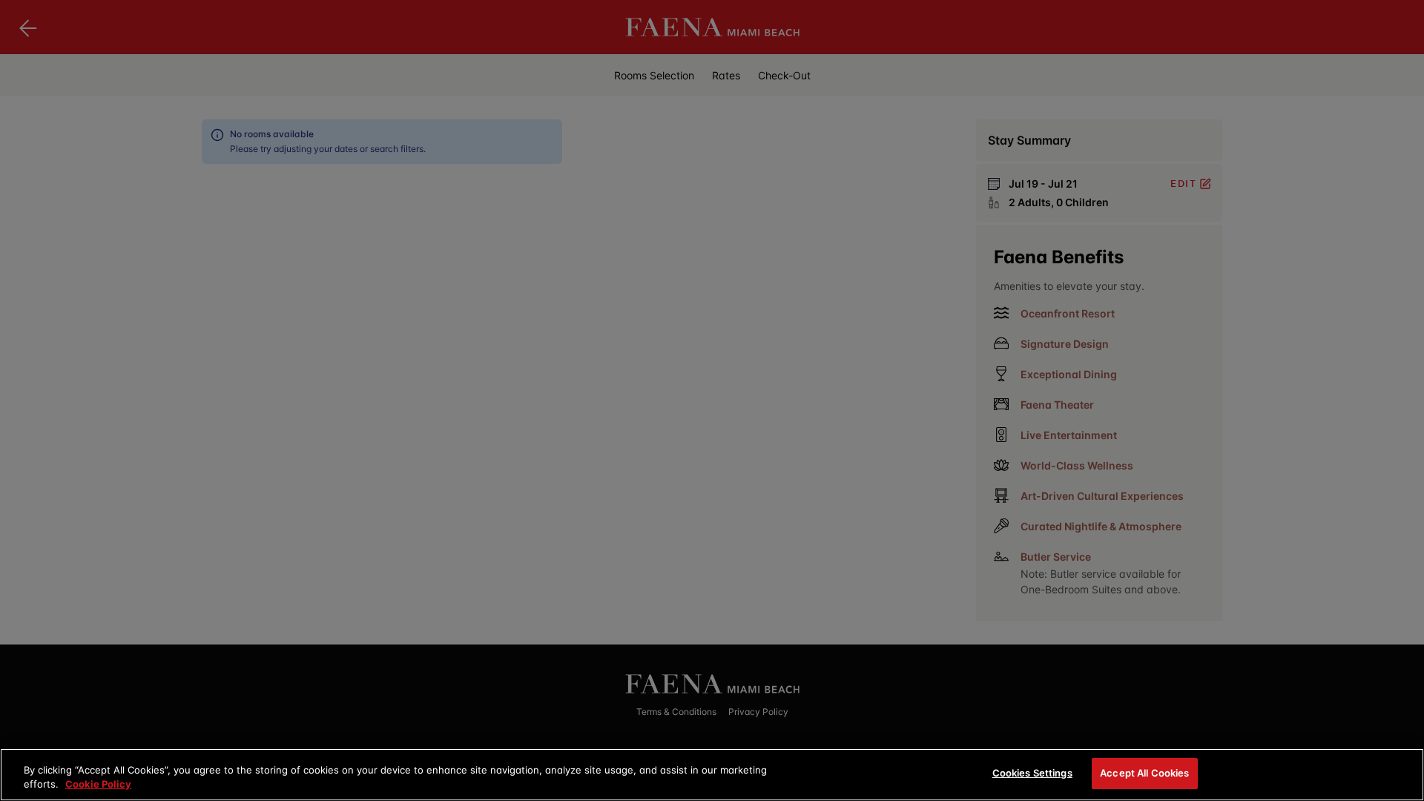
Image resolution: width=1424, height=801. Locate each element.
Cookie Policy (98, 785)
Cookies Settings (1032, 773)
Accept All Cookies (1144, 773)
